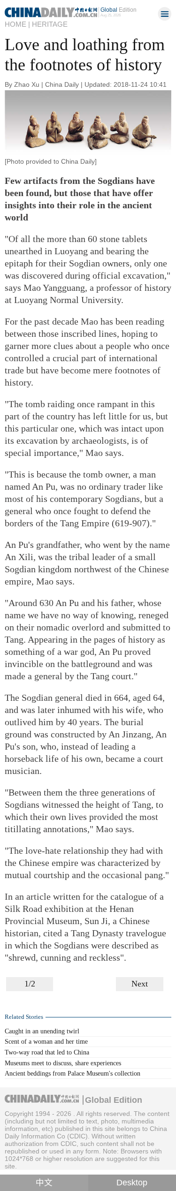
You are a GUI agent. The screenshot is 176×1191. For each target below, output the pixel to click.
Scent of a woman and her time (46, 1041)
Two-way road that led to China (47, 1052)
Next (139, 983)
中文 (44, 1182)
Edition (118, 10)
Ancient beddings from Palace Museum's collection (72, 1073)
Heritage (50, 24)
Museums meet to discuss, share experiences (63, 1063)
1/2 (29, 983)
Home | (17, 24)
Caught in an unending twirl (42, 1031)
